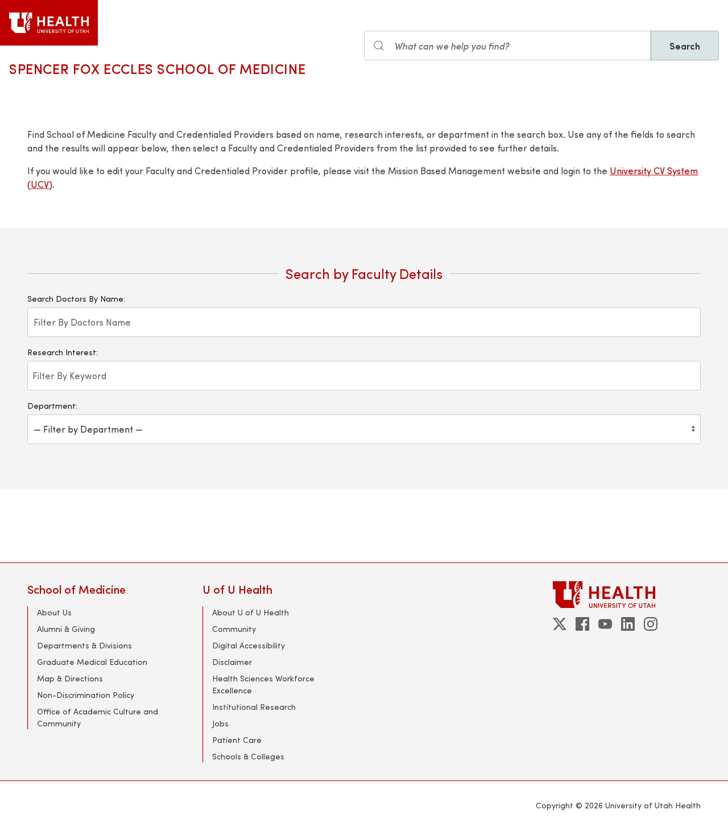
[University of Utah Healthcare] (627, 594)
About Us (54, 612)
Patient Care (237, 739)
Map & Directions (70, 678)
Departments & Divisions (84, 645)
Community (234, 628)
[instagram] (650, 624)
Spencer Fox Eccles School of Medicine (157, 68)
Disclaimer (232, 661)
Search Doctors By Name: (76, 298)
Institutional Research (254, 706)
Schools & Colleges (248, 756)
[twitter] (559, 624)
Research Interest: (62, 352)
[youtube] (605, 624)
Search (684, 45)
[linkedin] (628, 624)
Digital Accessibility (248, 645)
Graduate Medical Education (92, 661)
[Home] (49, 23)
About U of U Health (250, 612)
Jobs (220, 723)
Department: (52, 405)
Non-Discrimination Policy (85, 694)
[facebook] (582, 624)
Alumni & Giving (66, 628)
